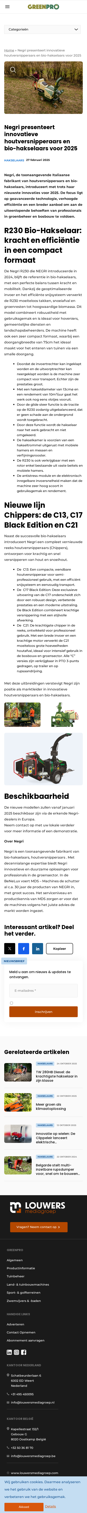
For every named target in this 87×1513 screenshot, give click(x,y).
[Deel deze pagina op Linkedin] (37, 948)
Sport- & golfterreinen (24, 1292)
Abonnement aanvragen (26, 1340)
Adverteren (15, 1324)
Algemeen (15, 1260)
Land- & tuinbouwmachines (28, 1284)
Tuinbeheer (15, 1276)
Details (50, 1506)
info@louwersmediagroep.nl (32, 1402)
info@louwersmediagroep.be (33, 1456)
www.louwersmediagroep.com (34, 1473)
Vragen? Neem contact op (36, 1227)
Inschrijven (43, 1012)
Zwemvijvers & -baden (24, 1301)
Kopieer (59, 949)
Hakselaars (14, 160)
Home (9, 50)
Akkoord (24, 1507)
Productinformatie (21, 1268)
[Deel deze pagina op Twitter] (9, 948)
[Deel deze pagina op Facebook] (23, 948)
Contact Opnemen (21, 1332)
